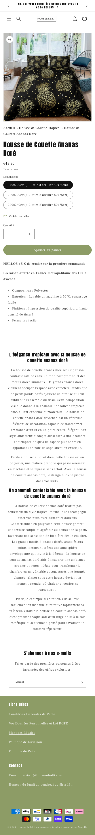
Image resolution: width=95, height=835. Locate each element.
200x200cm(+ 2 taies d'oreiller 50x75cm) (38, 195)
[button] (9, 18)
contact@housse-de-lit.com (42, 775)
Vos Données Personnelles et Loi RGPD (38, 723)
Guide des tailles (19, 216)
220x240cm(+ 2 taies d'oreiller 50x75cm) (38, 204)
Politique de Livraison (25, 742)
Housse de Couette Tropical (40, 128)
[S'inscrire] (81, 682)
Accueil (9, 128)
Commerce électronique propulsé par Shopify (60, 827)
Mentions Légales (22, 732)
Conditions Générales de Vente (32, 714)
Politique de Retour (23, 751)
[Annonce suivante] (87, 6)
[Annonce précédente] (8, 6)
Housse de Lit (26, 827)
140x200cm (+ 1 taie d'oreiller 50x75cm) (38, 185)
